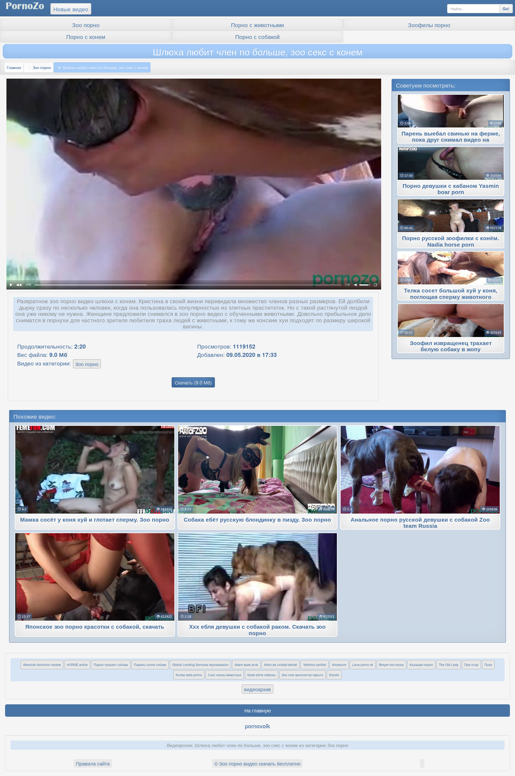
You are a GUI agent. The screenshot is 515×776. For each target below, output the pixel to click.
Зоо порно (86, 25)
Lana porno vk (362, 664)
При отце (471, 664)
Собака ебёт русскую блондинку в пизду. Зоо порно (257, 520)
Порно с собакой (257, 36)
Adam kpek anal (246, 664)
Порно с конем (85, 36)
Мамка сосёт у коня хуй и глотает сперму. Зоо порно (94, 520)
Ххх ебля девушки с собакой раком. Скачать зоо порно (257, 630)
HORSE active (77, 664)
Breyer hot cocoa (391, 664)
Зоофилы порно (429, 25)
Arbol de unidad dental (280, 664)
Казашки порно (421, 664)
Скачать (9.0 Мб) (193, 382)
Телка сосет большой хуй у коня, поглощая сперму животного (450, 294)
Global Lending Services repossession (200, 664)
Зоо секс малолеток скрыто (302, 674)
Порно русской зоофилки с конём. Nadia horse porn (450, 241)
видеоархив (257, 689)
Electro (334, 674)
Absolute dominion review (42, 664)
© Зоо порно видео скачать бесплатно (257, 763)
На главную (257, 710)
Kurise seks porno (189, 674)
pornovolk (257, 726)
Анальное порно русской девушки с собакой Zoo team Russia (420, 523)
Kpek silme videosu (261, 674)
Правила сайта (93, 763)
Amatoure (339, 664)
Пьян (488, 664)
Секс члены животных (224, 674)
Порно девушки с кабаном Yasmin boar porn (451, 189)
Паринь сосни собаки (150, 664)
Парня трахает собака (111, 664)
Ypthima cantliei (314, 664)
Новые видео (70, 9)
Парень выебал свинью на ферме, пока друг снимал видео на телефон (451, 140)
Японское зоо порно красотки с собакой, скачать (94, 627)
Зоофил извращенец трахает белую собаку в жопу (451, 346)
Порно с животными (257, 25)
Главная (14, 67)
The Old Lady (448, 664)
